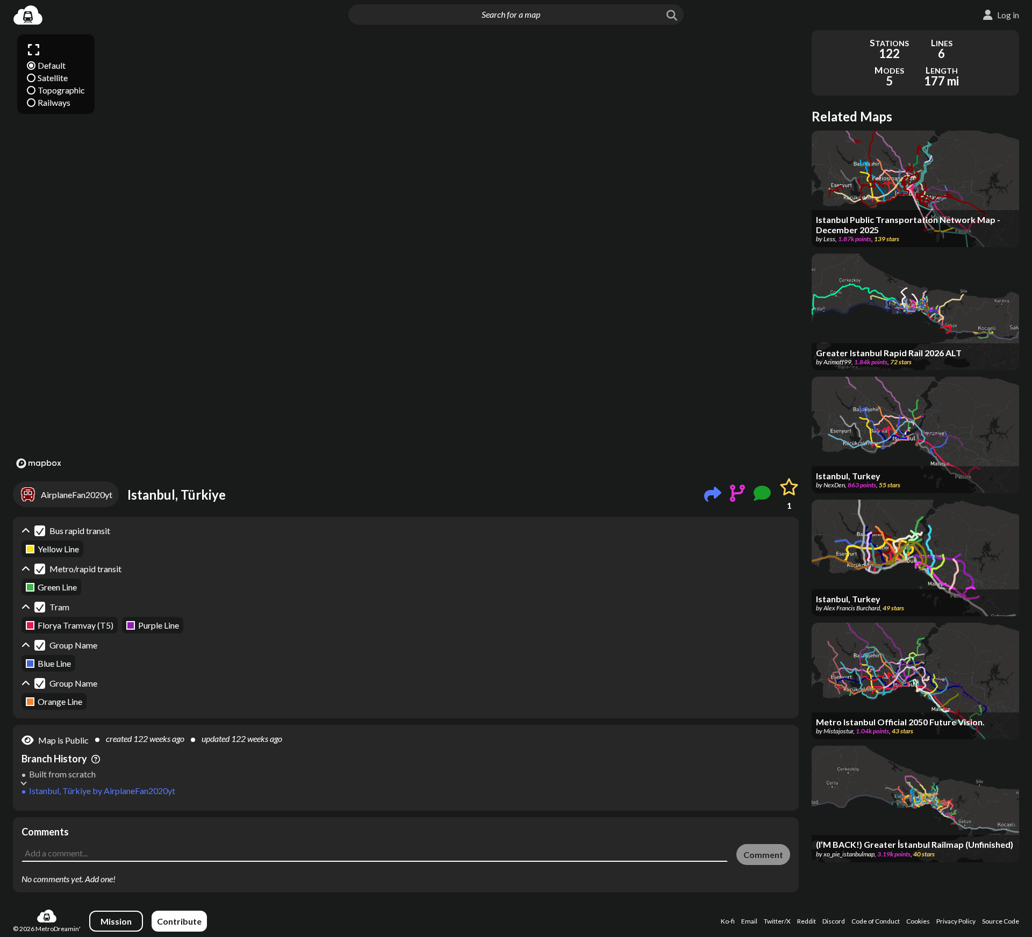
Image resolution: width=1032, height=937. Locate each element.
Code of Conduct (875, 921)
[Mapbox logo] (38, 463)
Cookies (918, 921)
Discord (833, 921)
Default (52, 65)
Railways (54, 102)
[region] (406, 251)
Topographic (61, 90)
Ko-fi (728, 921)
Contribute (179, 921)
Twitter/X (777, 921)
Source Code (1000, 921)
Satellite (53, 78)
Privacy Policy (956, 921)
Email (749, 921)
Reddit (806, 921)
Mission (116, 921)
